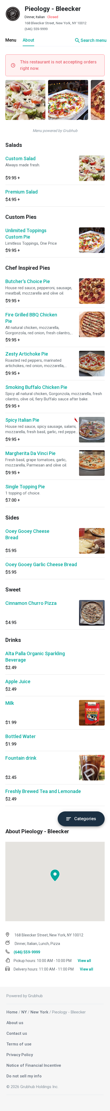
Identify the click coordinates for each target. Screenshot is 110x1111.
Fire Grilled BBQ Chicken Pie (31, 318)
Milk (9, 703)
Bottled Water (20, 736)
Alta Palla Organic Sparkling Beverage (35, 657)
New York (39, 1012)
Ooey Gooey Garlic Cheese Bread (41, 564)
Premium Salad (21, 192)
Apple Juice (17, 681)
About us (14, 1022)
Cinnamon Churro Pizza (31, 603)
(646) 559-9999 (36, 29)
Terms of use (19, 1044)
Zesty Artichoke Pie (26, 354)
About (28, 40)
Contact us (16, 1033)
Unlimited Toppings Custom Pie (25, 234)
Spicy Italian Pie (22, 420)
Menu (10, 40)
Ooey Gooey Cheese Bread (27, 534)
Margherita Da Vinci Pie (30, 453)
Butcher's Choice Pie (27, 281)
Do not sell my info (24, 1076)
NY (24, 1012)
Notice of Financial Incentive (33, 1065)
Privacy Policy (19, 1054)
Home (12, 1012)
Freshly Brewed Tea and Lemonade (43, 791)
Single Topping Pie (25, 486)
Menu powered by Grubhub (55, 130)
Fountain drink (20, 758)
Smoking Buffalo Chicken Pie (36, 387)
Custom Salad (20, 158)
